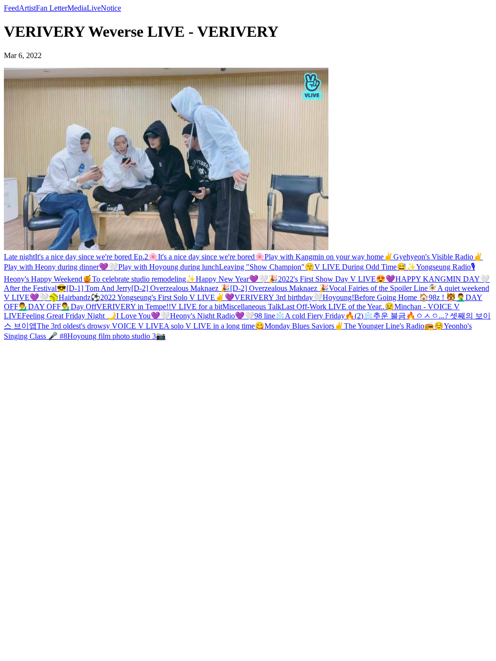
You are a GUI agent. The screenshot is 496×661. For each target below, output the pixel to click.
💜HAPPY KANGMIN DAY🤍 (438, 279)
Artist (27, 8)
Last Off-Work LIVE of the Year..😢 (337, 306)
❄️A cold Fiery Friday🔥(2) (319, 316)
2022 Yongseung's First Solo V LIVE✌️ (162, 297)
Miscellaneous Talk (251, 306)
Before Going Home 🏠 (391, 297)
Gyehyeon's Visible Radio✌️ (438, 257)
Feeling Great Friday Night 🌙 (69, 316)
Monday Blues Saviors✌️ (304, 326)
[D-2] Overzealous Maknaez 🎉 (180, 288)
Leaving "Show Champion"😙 (266, 267)
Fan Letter (51, 8)
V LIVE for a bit (196, 306)
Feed (11, 8)
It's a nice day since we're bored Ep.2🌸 (96, 257)
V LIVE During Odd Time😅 (360, 267)
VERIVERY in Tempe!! (133, 306)
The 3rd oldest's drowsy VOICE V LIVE (100, 326)
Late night (19, 257)
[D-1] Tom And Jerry (98, 288)
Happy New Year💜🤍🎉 (237, 279)
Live (94, 8)
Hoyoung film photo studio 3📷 (116, 336)
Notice (111, 8)
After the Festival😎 (35, 288)
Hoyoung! (338, 297)
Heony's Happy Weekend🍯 (48, 279)
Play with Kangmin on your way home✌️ (328, 257)
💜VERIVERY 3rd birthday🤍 (274, 297)
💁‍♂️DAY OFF (39, 306)
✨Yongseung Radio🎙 (440, 267)
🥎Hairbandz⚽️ (74, 297)
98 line (264, 316)
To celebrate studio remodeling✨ (144, 279)
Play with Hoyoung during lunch (168, 267)
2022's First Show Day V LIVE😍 (332, 279)
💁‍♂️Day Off (78, 306)
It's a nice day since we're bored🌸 (211, 257)
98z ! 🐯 (442, 297)
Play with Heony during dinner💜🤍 (61, 267)
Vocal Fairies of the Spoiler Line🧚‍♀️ (383, 288)
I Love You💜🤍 (143, 316)
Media (77, 8)
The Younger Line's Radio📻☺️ (394, 326)
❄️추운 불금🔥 (389, 316)
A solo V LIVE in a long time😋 (214, 326)
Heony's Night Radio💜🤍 (212, 316)
